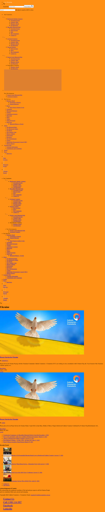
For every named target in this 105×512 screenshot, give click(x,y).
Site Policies (6, 485)
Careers (8, 270)
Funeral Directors (14, 238)
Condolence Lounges (12, 247)
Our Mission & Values (12, 260)
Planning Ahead (17, 186)
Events (5, 279)
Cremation (9, 242)
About (5, 257)
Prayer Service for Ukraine (9, 357)
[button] (4, 4)
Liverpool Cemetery (15, 199)
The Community (17, 194)
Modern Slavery (11, 273)
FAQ (14, 193)
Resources (9, 267)
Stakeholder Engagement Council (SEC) (17, 272)
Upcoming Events (17, 183)
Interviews (9, 282)
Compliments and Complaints (14, 278)
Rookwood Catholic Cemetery (18, 181)
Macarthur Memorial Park (16, 188)
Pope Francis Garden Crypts (17, 241)
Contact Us (16, 196)
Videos (8, 251)
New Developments (12, 269)
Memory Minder (11, 264)
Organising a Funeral (15, 236)
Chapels (9, 245)
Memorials (9, 248)
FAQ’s (8, 249)
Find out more (16, 191)
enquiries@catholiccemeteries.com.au (40, 495)
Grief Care (9, 254)
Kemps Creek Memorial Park (17, 215)
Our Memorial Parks (12, 258)
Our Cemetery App (11, 263)
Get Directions (17, 187)
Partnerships (10, 266)
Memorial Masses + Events (17, 255)
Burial (8, 239)
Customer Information (12, 276)
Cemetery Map (17, 184)
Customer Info (7, 275)
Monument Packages (12, 244)
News (14, 209)
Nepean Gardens (14, 206)
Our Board (9, 261)
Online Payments (11, 252)
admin (3, 360)
